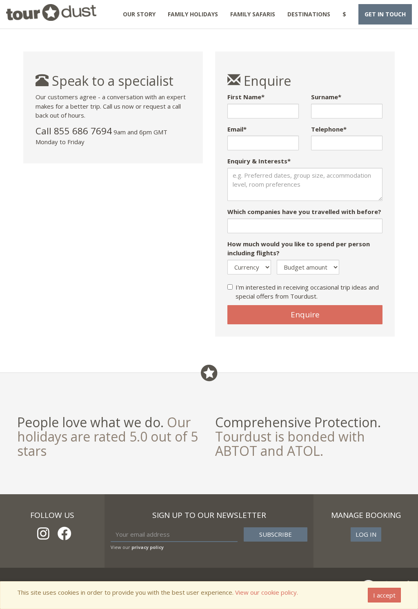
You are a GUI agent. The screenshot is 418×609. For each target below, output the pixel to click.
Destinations (308, 14)
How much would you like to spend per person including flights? (298, 248)
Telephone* (329, 129)
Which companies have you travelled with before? (304, 211)
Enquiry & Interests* (259, 161)
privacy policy (147, 547)
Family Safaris (252, 14)
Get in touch (385, 14)
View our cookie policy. (266, 592)
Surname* (326, 97)
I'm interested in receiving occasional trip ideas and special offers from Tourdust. (307, 292)
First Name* (246, 97)
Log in (366, 534)
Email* (237, 129)
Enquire (305, 314)
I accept (384, 595)
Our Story (139, 14)
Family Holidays (193, 14)
